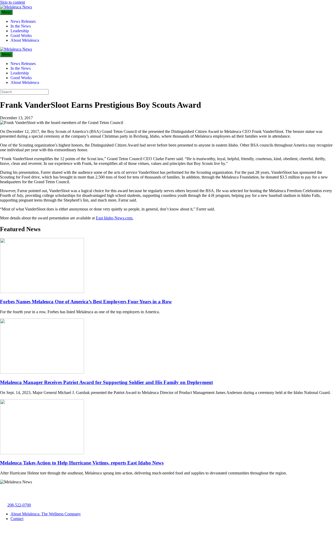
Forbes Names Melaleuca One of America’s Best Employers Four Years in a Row (86, 301)
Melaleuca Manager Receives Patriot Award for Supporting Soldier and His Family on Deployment (106, 382)
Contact (16, 518)
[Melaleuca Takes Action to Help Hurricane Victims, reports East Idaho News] (42, 453)
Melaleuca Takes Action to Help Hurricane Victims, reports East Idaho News (82, 463)
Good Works (21, 35)
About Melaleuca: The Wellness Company (45, 514)
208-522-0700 (19, 505)
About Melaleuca (24, 40)
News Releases (23, 21)
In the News (20, 26)
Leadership (19, 31)
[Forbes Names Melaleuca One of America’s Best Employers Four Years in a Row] (42, 291)
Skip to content (12, 2)
